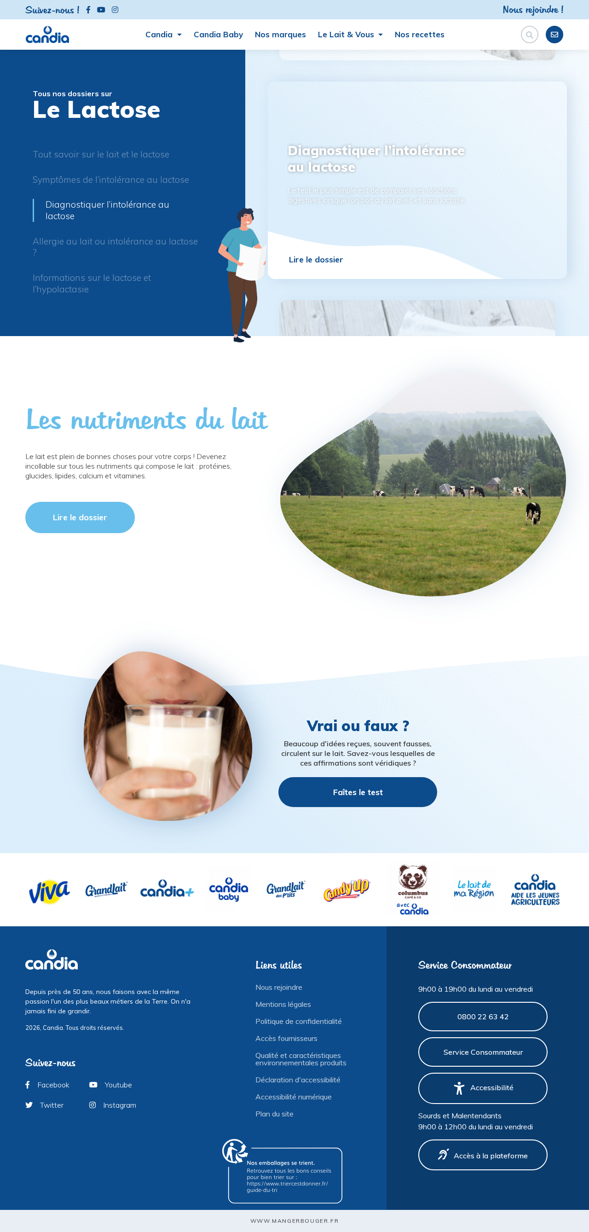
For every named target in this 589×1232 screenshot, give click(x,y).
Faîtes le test (358, 792)
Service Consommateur (483, 1052)
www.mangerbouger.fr (294, 1220)
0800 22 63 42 (483, 1016)
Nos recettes (420, 34)
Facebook (52, 1084)
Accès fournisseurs (286, 1038)
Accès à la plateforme (491, 1155)
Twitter (51, 1105)
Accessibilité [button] (492, 1087)
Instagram (118, 1105)
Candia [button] (160, 34)
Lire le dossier (316, 259)
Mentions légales (283, 1004)
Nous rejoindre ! (533, 9)
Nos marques (280, 34)
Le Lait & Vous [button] (347, 34)
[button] (578, 193)
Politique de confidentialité (298, 1021)
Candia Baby (218, 34)
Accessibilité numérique (293, 1096)
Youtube (117, 1084)
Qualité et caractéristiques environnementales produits (300, 1059)
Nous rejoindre (278, 987)
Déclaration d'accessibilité (298, 1079)
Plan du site (274, 1113)
